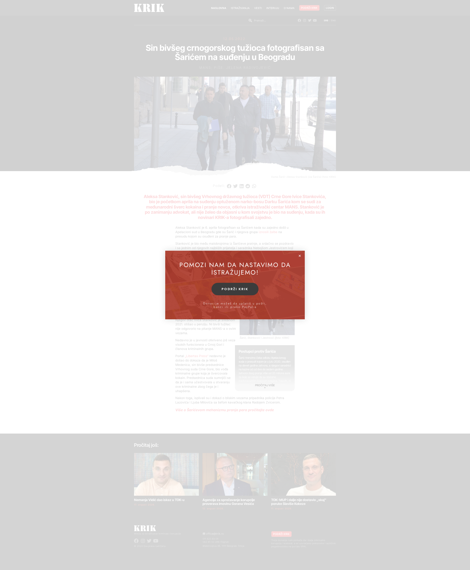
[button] (299, 255)
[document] (235, 285)
